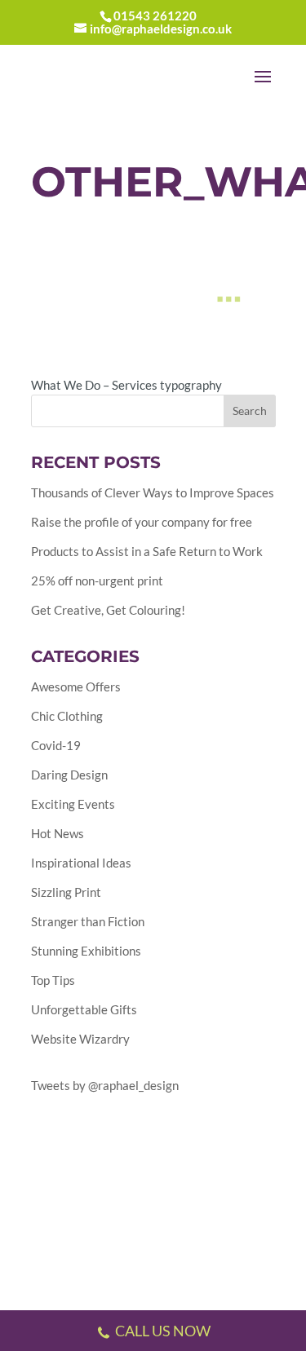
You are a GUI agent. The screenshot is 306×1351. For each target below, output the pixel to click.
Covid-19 (56, 745)
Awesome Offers (76, 686)
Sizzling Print (66, 892)
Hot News (57, 833)
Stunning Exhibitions (86, 950)
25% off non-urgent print (97, 580)
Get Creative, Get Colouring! (108, 610)
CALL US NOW (163, 1331)
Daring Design (69, 774)
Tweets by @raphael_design (105, 1085)
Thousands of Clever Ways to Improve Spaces (152, 492)
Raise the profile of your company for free (141, 521)
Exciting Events (73, 804)
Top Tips (53, 980)
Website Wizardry (80, 1038)
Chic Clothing (67, 716)
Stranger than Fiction (87, 921)
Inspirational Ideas (81, 862)
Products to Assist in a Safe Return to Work (147, 551)
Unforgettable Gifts (84, 1009)
